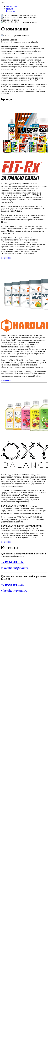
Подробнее (6, 258)
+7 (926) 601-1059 (12, 562)
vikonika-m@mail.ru (15, 568)
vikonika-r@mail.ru (14, 590)
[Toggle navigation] (3, 2)
